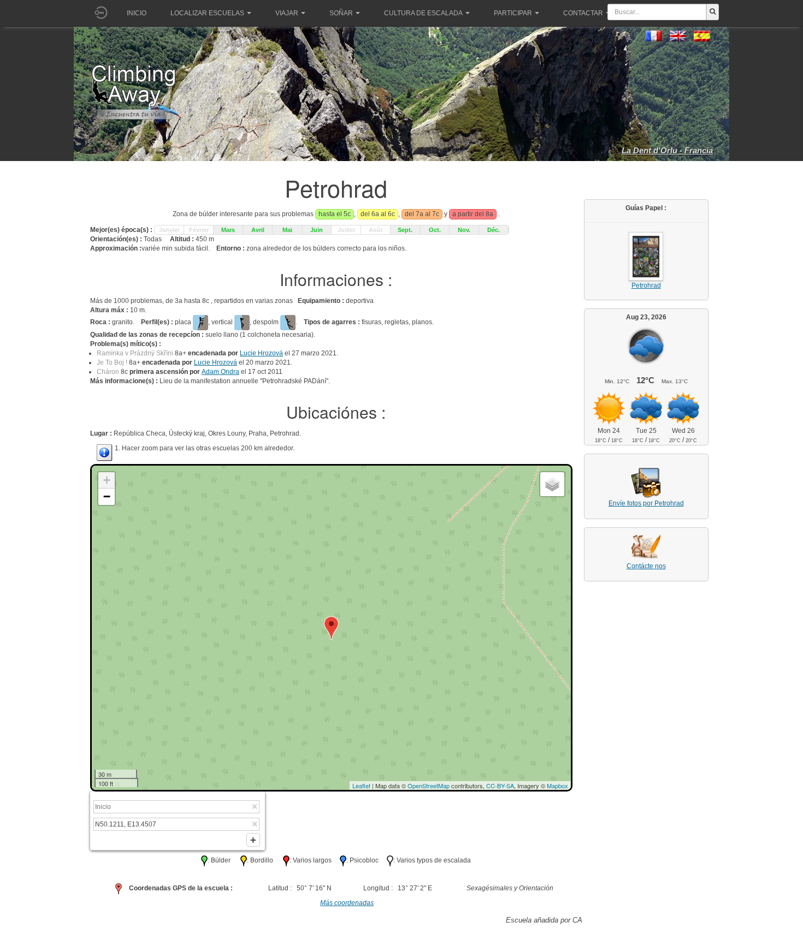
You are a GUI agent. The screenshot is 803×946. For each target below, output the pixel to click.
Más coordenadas (347, 903)
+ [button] (106, 480)
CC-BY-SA (500, 785)
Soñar (341, 13)
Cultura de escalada (423, 13)
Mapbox (557, 785)
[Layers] (552, 484)
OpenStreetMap (429, 785)
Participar (513, 13)
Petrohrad (646, 285)
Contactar (583, 13)
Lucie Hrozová (261, 353)
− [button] (106, 496)
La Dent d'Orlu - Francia (667, 150)
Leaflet (361, 785)
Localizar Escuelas (207, 13)
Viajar (286, 13)
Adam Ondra (220, 372)
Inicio (136, 13)
